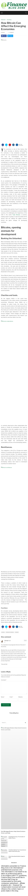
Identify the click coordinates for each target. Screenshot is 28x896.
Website (20, 697)
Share (4, 35)
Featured (3, 19)
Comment (4, 680)
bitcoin (3, 632)
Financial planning (10, 632)
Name (3, 697)
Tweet (10, 35)
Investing (9, 19)
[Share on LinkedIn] (13, 146)
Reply (25, 640)
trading (16, 632)
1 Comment (11, 32)
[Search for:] (14, 722)
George (6, 640)
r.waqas (3, 32)
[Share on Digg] (17, 146)
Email (11, 697)
